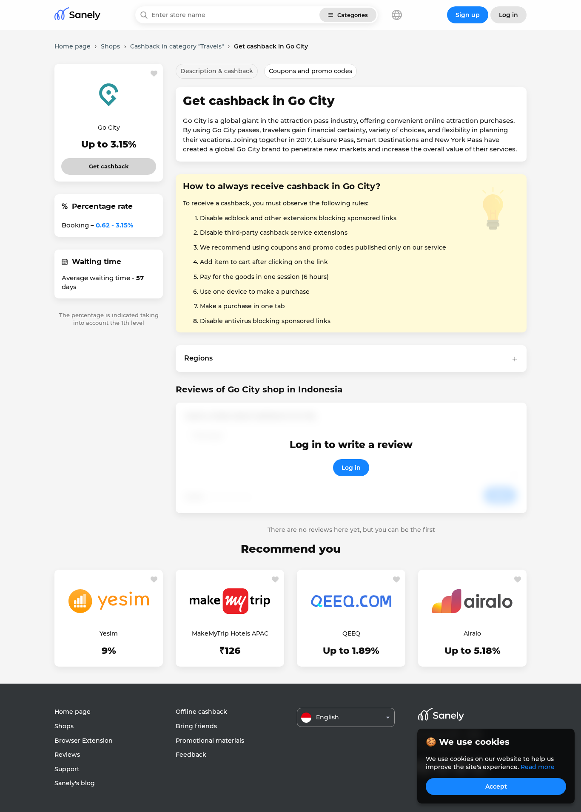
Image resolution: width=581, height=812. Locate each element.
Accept (496, 786)
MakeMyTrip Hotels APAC (230, 633)
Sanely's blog (74, 783)
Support (67, 769)
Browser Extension (83, 740)
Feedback (191, 754)
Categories (352, 14)
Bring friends (196, 726)
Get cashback (108, 164)
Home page (72, 711)
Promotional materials (210, 740)
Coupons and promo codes (310, 71)
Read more (538, 767)
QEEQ (351, 633)
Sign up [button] (468, 15)
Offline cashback (201, 711)
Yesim (109, 633)
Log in (351, 467)
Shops (64, 726)
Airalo (472, 633)
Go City (109, 127)
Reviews (67, 754)
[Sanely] (77, 15)
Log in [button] (508, 15)
